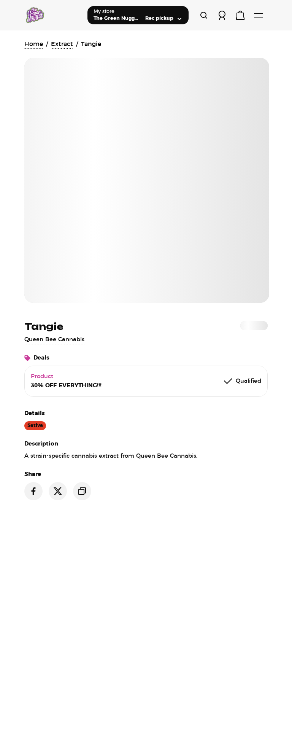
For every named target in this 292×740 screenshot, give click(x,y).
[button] (54, 339)
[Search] (204, 15)
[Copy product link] (82, 491)
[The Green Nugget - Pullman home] (52, 15)
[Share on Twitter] (58, 491)
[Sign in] (222, 15)
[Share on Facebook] (33, 491)
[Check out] (240, 15)
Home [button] (33, 44)
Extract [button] (62, 44)
